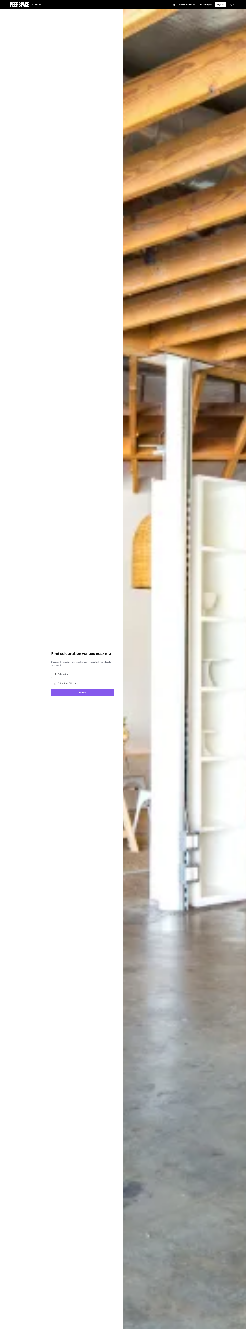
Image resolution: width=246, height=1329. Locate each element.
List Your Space (205, 5)
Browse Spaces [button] (185, 4)
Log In (231, 4)
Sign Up (220, 4)
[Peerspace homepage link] (19, 4)
